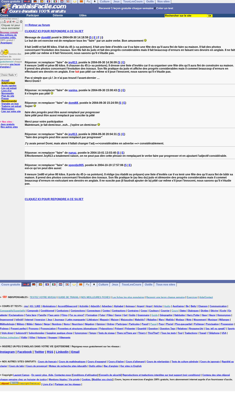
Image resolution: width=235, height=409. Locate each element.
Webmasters (7, 109)
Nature (38, 324)
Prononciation (48, 328)
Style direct (7, 333)
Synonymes (80, 333)
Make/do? (140, 319)
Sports (231, 328)
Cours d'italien (116, 361)
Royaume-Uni (196, 328)
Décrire (214, 310)
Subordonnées (36, 333)
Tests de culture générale (185, 361)
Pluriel (169, 324)
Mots (188, 319)
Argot (149, 306)
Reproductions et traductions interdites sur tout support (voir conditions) (161, 375)
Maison (115, 319)
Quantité (141, 328)
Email (75, 352)
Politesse (199, 324)
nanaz (72, 152)
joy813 (72, 62)
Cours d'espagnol (97, 361)
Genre (118, 315)
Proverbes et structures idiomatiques (77, 328)
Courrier (165, 310)
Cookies (86, 379)
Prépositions (106, 328)
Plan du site (7, 96)
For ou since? (77, 315)
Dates (183, 310)
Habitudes (179, 315)
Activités (83, 306)
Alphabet (118, 306)
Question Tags (167, 328)
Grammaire (143, 315)
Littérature (92, 319)
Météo (29, 324)
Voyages (52, 337)
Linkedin (62, 352)
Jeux (115, 284)
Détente (58, 15)
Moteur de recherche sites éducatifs (68, 366)
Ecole (223, 310)
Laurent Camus (21, 375)
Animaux (130, 306)
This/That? (153, 333)
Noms (67, 324)
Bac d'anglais (111, 366)
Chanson (203, 306)
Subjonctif (20, 333)
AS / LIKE (35, 306)
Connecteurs (93, 310)
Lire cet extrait (9, 88)
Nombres (57, 324)
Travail (202, 333)
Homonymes (224, 315)
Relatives (182, 328)
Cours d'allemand (135, 361)
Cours (4, 15)
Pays (161, 324)
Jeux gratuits (7, 124)
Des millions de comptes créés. (9, 35)
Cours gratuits (10, 284)
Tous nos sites (165, 284)
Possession (227, 324)
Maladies (152, 319)
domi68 (46, 37)
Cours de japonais (210, 361)
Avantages (6, 42)
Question (153, 328)
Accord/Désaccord (67, 306)
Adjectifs (95, 306)
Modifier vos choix (102, 379)
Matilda (170, 319)
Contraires (133, 310)
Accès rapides (8, 85)
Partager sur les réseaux (68, 384)
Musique (212, 319)
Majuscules (127, 319)
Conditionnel (47, 310)
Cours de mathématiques (72, 361)
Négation (89, 324)
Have (204, 315)
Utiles (83, 15)
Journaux (59, 319)
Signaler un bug (10, 103)
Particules (134, 324)
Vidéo (24, 337)
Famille (42, 315)
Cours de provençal (36, 366)
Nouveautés (7, 93)
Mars (161, 319)
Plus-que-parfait (183, 324)
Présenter (130, 328)
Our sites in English (131, 366)
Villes (32, 337)
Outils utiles (95, 366)
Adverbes (107, 306)
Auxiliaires (178, 306)
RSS (50, 352)
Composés (33, 310)
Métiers (20, 324)
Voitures (41, 337)
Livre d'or (6, 90)
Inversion (40, 319)
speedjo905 (76, 165)
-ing (26, 306)
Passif (145, 324)
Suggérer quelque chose (59, 333)
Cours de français (47, 361)
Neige (47, 324)
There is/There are (126, 333)
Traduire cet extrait (11, 106)
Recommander (9, 101)
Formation (91, 315)
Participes (121, 324)
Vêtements (64, 337)
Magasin (104, 319)
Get (125, 315)
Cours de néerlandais (158, 361)
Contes (106, 310)
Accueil (5, 80)
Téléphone (214, 333)
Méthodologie (7, 324)
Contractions (119, 310)
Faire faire (31, 315)
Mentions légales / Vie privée (64, 379)
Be (187, 306)
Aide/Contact (8, 83)
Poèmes (4, 328)
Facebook (24, 352)
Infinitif (19, 319)
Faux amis (53, 315)
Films (64, 315)
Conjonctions (78, 310)
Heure (212, 315)
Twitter (39, 352)
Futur (102, 315)
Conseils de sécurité (110, 375)
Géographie (166, 315)
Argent (140, 306)
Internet (29, 319)
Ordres (110, 324)
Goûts (132, 315)
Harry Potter (193, 315)
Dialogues (193, 310)
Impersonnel (6, 319)
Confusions (62, 310)
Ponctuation (212, 324)
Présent (119, 328)
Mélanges (224, 319)
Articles (158, 306)
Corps (144, 310)
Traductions (191, 333)
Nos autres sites (9, 127)
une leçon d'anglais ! (10, 65)
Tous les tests (168, 333)
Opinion (100, 324)
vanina (72, 90)
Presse (5, 98)
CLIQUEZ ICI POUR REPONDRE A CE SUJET (54, 31)
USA (224, 333)
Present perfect (19, 328)
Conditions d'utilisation (84, 375)
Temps (92, 333)
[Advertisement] (130, 240)
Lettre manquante (75, 319)
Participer (32, 15)
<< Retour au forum (37, 25)
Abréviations (49, 306)
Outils (148, 284)
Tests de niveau (106, 333)
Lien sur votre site (11, 111)
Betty (193, 306)
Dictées (205, 310)
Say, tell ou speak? (215, 328)
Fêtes (110, 315)
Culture (103, 284)
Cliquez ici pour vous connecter (10, 26)
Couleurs (154, 310)
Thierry (142, 333)
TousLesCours (131, 284)
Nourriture (77, 324)
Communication (218, 306)
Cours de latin (16, 366)
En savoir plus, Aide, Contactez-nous (51, 375)
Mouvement (200, 319)
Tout (180, 333)
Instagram (7, 352)
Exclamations (16, 315)
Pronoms (34, 328)
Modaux (180, 319)
